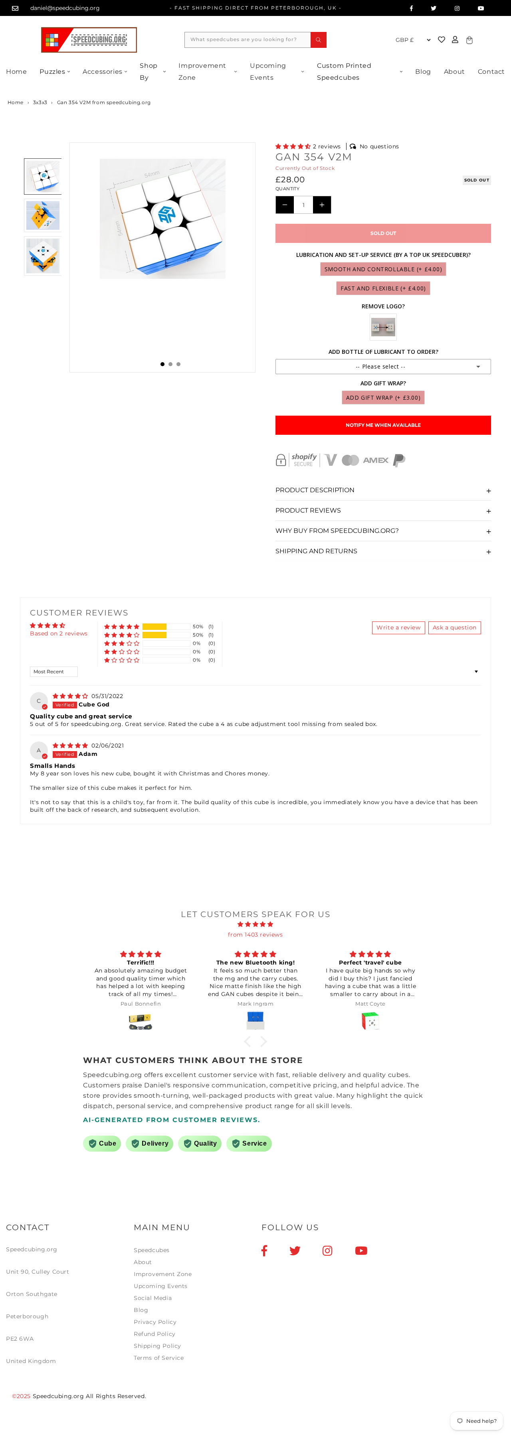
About (454, 71)
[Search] (319, 40)
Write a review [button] (398, 627)
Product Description (315, 490)
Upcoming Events (268, 71)
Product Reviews (308, 510)
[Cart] (468, 40)
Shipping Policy (157, 1345)
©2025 (22, 1396)
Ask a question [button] (455, 627)
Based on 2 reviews (59, 633)
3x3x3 (40, 102)
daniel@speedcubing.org (65, 8)
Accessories (103, 71)
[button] (294, 146)
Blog (423, 71)
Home (16, 71)
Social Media (153, 1298)
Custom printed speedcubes (344, 71)
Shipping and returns (316, 551)
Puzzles (52, 71)
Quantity (287, 188)
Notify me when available (383, 425)
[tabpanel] (162, 257)
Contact (491, 71)
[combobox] (255, 40)
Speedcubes (152, 1250)
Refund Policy (155, 1333)
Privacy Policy (155, 1322)
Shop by (148, 71)
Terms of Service (159, 1357)
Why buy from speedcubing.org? (337, 531)
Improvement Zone (202, 71)
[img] (71, 696)
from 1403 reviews (255, 934)
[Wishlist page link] (383, 40)
